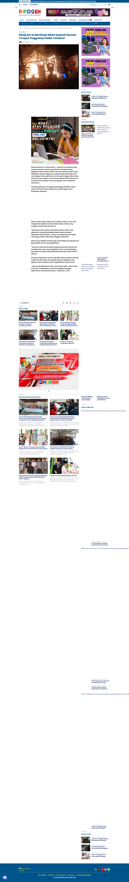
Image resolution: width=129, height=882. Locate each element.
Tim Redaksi (34, 4)
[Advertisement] (11, 33)
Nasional (47, 24)
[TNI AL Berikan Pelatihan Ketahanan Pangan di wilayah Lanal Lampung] (28, 335)
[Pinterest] (102, 869)
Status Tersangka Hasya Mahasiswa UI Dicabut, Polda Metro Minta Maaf (100, 97)
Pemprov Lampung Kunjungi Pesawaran (67, 342)
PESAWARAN (22, 32)
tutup (16, 7)
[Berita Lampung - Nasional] (27, 869)
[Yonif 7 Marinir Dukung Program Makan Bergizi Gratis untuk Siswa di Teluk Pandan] (69, 315)
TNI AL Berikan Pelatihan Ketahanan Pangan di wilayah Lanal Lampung (27, 343)
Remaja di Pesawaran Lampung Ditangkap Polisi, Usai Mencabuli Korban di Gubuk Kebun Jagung (48, 343)
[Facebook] (95, 869)
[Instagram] (105, 869)
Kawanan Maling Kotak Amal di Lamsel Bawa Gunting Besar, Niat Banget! (88, 398)
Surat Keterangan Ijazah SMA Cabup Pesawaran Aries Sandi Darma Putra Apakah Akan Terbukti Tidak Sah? (48, 324)
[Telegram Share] (74, 303)
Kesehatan (83, 24)
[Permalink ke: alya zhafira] (20, 42)
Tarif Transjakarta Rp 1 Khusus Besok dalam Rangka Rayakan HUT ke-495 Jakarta (100, 827)
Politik (56, 20)
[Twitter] (99, 869)
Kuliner (92, 24)
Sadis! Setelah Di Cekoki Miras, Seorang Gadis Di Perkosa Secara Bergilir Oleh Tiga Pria (102, 259)
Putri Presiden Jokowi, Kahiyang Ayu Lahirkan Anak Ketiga (99, 688)
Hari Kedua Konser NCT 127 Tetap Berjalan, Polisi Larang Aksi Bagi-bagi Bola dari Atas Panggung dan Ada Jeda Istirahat (100, 681)
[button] (106, 4)
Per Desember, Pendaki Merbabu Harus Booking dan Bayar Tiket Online (100, 544)
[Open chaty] (5, 877)
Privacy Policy (61, 875)
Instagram (23, 24)
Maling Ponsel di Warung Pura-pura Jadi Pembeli (103, 398)
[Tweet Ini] (67, 303)
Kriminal (74, 24)
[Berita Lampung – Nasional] (30, 12)
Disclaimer (71, 875)
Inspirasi (102, 24)
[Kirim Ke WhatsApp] (77, 303)
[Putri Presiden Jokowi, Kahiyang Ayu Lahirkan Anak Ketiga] (85, 688)
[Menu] (20, 4)
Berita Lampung (44, 20)
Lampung (56, 24)
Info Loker (65, 24)
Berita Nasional (31, 20)
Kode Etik (51, 875)
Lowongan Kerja (83, 20)
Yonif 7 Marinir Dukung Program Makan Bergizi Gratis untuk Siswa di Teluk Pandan (69, 324)
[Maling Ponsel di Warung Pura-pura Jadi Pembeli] (103, 329)
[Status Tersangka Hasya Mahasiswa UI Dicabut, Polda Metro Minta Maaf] (85, 98)
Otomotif (63, 20)
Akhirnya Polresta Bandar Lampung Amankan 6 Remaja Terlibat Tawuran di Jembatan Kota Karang (88, 135)
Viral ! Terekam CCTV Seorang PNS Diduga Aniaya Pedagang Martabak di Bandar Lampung (99, 113)
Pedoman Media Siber (84, 875)
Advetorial (97, 20)
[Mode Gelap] (109, 4)
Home (25, 4)
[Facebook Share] (63, 303)
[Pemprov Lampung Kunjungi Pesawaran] (69, 335)
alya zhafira (26, 41)
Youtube (39, 24)
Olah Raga (72, 20)
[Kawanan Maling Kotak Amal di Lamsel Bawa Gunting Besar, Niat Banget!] (88, 329)
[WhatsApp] (108, 869)
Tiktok (31, 24)
